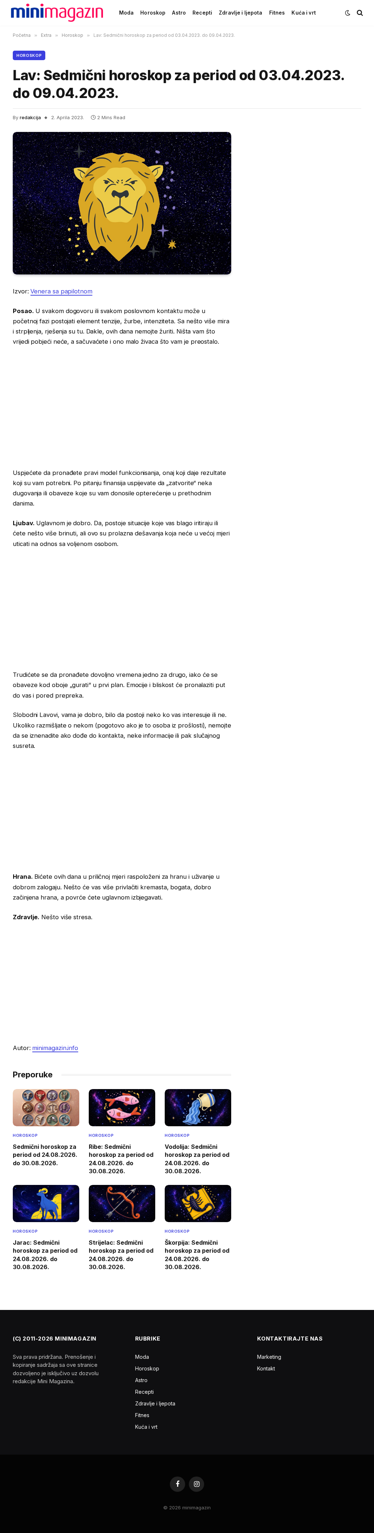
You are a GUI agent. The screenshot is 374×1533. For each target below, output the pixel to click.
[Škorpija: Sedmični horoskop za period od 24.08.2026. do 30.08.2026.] (198, 1203)
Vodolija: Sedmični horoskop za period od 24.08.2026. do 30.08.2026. (197, 1159)
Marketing (269, 1357)
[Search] (359, 13)
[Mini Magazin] (57, 13)
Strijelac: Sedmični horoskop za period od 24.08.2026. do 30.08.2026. (121, 1255)
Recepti (202, 13)
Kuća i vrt (303, 13)
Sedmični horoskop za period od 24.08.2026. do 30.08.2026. (45, 1155)
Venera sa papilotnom (61, 291)
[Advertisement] (122, 407)
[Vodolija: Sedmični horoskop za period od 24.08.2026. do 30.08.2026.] (198, 1107)
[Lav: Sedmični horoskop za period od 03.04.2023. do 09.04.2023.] (122, 203)
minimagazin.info (55, 1048)
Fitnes (277, 13)
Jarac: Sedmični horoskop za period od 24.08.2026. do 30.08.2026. (45, 1255)
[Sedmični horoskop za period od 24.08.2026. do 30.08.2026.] (46, 1107)
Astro (179, 13)
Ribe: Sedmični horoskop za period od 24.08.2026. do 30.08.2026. (121, 1159)
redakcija (30, 117)
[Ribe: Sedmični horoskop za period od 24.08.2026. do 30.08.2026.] (122, 1107)
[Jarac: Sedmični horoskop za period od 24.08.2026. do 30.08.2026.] (46, 1203)
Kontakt (266, 1368)
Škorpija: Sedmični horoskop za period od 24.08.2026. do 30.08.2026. (197, 1255)
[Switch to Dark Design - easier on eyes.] (347, 13)
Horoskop (152, 13)
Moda (126, 13)
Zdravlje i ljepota (240, 13)
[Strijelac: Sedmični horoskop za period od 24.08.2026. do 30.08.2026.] (122, 1203)
